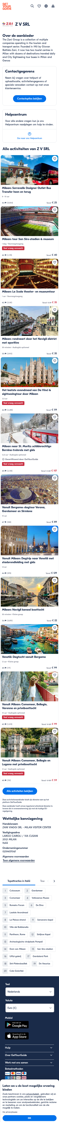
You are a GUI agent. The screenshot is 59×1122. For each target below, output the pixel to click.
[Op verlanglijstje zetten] (55, 158)
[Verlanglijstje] (39, 6)
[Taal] (46, 6)
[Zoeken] (32, 6)
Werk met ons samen (16, 1062)
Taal (7, 984)
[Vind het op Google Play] (17, 1025)
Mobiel (9, 1018)
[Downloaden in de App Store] (17, 1036)
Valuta (8, 1000)
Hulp (7, 1047)
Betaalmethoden (14, 1068)
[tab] (19, 881)
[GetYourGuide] (7, 6)
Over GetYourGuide (16, 1055)
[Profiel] (53, 6)
